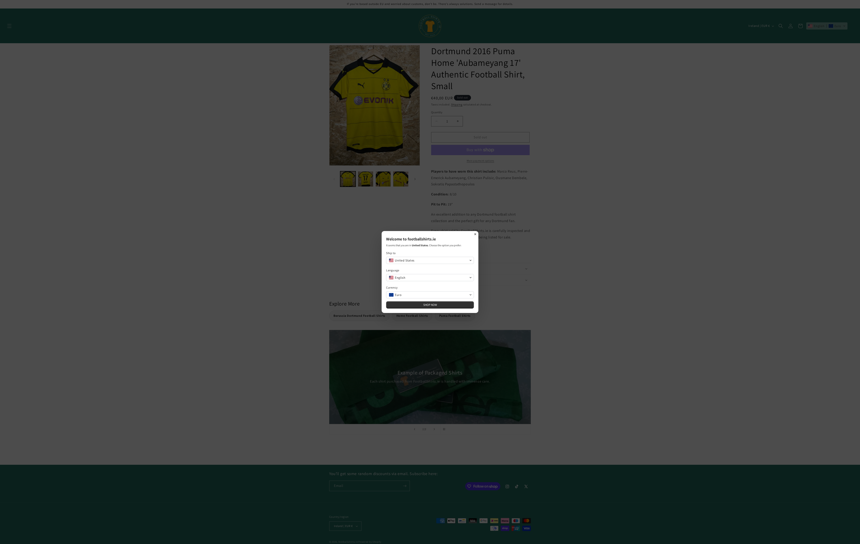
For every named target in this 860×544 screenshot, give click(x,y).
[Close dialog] (475, 234)
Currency (392, 287)
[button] (430, 260)
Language (392, 270)
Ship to (391, 253)
